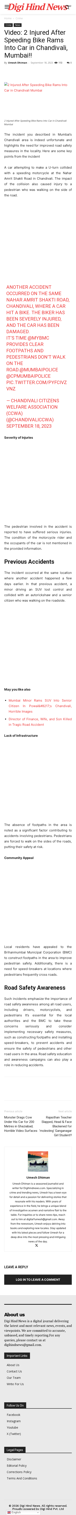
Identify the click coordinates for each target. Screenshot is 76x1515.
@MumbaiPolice (39, 369)
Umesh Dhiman (17, 62)
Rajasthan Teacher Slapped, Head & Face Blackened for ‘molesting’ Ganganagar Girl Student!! (55, 1126)
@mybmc (38, 338)
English (16, 1512)
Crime (19, 18)
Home (8, 18)
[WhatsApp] (37, 72)
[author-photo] (38, 1171)
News (17, 25)
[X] (18, 72)
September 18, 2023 (29, 426)
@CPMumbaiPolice (28, 376)
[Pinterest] (28, 72)
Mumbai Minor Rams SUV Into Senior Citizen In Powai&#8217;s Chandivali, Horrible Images (40, 705)
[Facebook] (8, 72)
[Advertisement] (38, 242)
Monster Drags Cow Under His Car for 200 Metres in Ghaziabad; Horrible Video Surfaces (20, 1124)
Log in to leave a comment (38, 1279)
